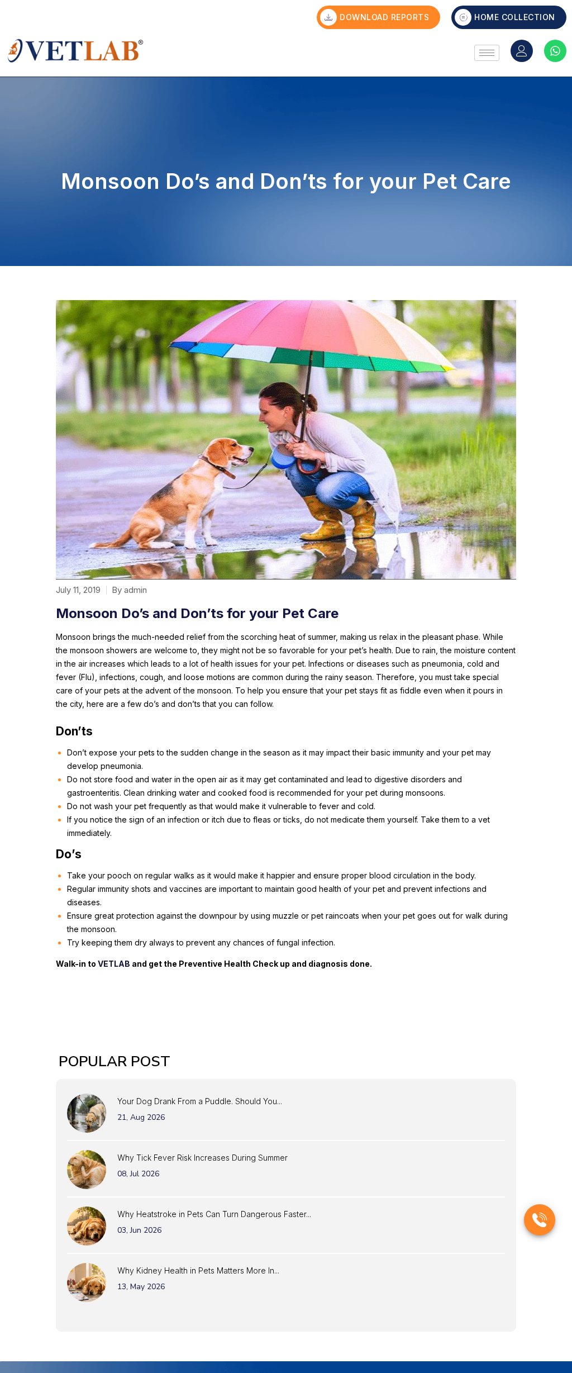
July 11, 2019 (78, 590)
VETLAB (114, 963)
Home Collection (514, 17)
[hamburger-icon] (486, 53)
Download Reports (384, 17)
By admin (129, 590)
